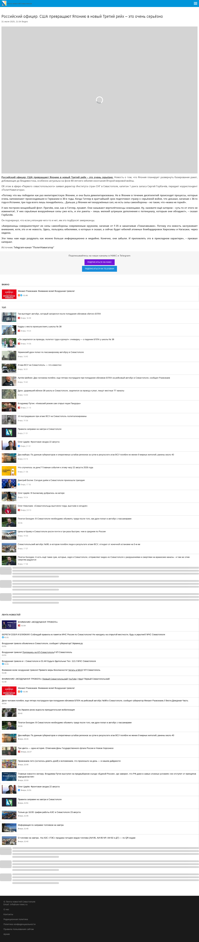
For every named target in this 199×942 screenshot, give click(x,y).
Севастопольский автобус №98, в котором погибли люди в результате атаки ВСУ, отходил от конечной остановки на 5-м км (79, 544)
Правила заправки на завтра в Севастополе (39, 429)
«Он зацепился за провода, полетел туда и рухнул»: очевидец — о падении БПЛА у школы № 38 (66, 339)
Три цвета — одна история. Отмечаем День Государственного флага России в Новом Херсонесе (65, 748)
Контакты (8, 914)
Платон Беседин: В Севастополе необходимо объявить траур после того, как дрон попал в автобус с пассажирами (74, 518)
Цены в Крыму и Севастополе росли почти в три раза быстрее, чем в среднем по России (62, 531)
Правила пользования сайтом (18, 929)
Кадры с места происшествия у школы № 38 (39, 326)
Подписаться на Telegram (99, 268)
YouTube (72, 679)
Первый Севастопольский (55, 679)
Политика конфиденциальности (19, 924)
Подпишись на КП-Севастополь (38, 652)
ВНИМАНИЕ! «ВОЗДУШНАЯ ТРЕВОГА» (38, 622)
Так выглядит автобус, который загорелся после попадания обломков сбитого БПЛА (59, 314)
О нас (6, 909)
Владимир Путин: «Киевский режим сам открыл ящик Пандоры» (49, 403)
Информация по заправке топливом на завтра (41, 825)
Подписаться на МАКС (99, 262)
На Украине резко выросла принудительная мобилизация (46, 710)
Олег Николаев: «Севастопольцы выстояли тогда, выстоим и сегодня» (53, 506)
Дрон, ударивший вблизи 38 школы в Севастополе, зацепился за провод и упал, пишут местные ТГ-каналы (71, 390)
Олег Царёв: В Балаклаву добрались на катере (41, 493)
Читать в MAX (75, 670)
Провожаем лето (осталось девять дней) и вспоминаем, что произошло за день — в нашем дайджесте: (69, 761)
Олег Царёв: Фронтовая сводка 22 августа (38, 442)
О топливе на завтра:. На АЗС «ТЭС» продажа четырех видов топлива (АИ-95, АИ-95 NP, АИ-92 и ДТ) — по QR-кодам (76, 838)
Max (80, 679)
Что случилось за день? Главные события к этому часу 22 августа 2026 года (55, 467)
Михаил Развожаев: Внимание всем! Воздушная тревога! (46, 291)
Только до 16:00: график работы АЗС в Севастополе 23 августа (49, 812)
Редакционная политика (15, 919)
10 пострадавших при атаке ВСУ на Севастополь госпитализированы (52, 416)
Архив (6, 934)
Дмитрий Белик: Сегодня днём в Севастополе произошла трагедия (51, 480)
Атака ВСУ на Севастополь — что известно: (40, 365)
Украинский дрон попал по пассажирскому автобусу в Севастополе (51, 352)
